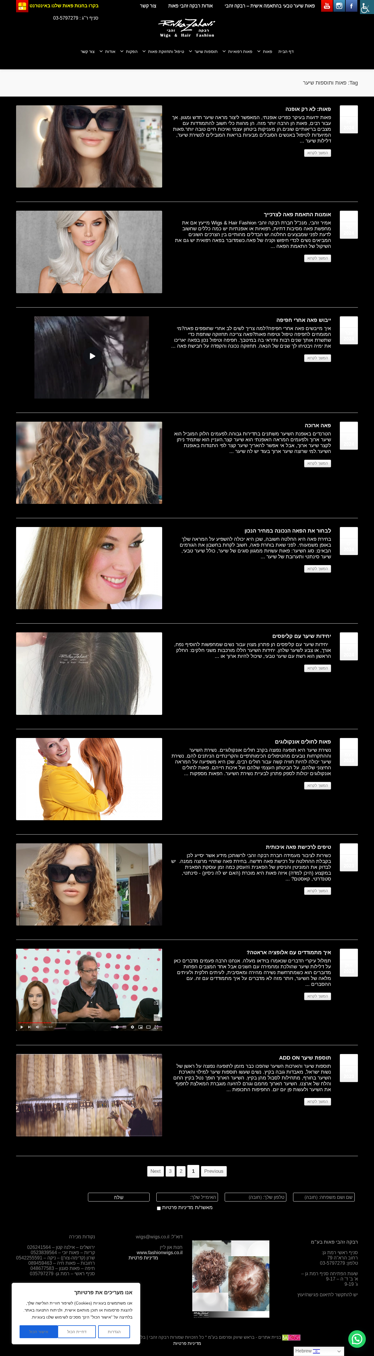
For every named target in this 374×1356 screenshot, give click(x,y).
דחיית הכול (76, 1331)
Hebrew (304, 1350)
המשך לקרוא (317, 153)
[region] (76, 1313)
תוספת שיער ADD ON (305, 1058)
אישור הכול (38, 1331)
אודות (110, 51)
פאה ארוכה (318, 425)
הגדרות (114, 1331)
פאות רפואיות (240, 51)
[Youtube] (327, 6)
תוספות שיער (206, 51)
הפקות (132, 51)
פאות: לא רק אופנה (308, 109)
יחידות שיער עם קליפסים (301, 636)
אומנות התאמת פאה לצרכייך (297, 214)
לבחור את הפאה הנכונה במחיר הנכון (288, 531)
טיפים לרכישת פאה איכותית (298, 847)
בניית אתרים (269, 1337)
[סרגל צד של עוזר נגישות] (367, 7)
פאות (267, 51)
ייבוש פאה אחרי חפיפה (303, 320)
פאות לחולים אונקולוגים (303, 742)
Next (155, 1171)
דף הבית (286, 51)
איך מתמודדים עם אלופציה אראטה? (289, 952)
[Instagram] (339, 6)
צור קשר (148, 5)
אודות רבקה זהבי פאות (190, 5)
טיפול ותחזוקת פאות (166, 51)
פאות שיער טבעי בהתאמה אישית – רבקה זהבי (270, 5)
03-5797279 (65, 18)
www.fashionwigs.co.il (160, 1252)
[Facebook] (351, 6)
